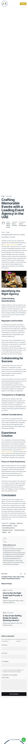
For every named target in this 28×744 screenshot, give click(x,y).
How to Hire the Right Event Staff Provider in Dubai (12, 595)
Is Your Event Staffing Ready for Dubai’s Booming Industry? (12, 618)
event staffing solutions (8, 528)
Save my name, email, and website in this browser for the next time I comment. (13, 670)
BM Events (20, 523)
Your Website (5, 661)
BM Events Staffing (7, 525)
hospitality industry (19, 530)
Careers (23, 3)
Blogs (3, 196)
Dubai (15, 525)
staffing (4, 532)
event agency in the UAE (10, 244)
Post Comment (14, 694)
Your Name (4, 645)
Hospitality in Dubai (7, 530)
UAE (9, 532)
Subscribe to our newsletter (9, 675)
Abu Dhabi (12, 523)
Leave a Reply (5, 677)
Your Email (4, 653)
